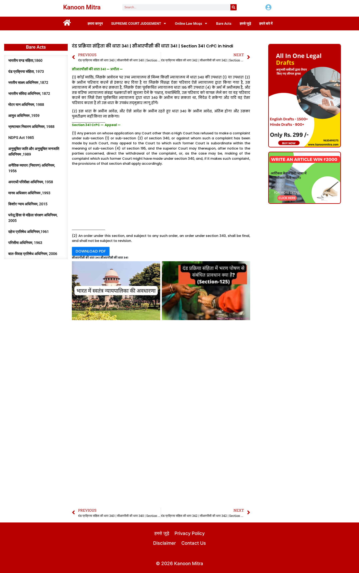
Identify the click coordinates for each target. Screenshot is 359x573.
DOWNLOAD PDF (91, 251)
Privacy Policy (190, 533)
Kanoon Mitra (82, 7)
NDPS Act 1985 (21, 137)
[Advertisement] (161, 199)
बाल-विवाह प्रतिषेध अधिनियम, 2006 (32, 253)
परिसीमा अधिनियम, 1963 (25, 242)
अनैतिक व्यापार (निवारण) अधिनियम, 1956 (31, 168)
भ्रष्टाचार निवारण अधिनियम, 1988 (31, 126)
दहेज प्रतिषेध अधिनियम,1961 (28, 231)
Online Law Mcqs (188, 23)
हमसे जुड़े (245, 23)
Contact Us (193, 543)
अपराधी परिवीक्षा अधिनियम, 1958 (30, 182)
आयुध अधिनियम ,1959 (23, 115)
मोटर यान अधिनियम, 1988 (26, 104)
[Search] (233, 7)
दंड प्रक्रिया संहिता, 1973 (26, 71)
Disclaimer (164, 543)
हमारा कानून (95, 23)
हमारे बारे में (266, 23)
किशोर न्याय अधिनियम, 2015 (27, 204)
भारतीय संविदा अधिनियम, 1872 (29, 93)
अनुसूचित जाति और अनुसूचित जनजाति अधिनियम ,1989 (33, 151)
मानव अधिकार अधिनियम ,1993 (29, 193)
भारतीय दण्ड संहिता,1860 (25, 60)
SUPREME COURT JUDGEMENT (136, 23)
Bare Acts (223, 23)
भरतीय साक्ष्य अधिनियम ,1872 (28, 82)
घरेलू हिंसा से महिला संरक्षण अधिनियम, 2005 (33, 218)
